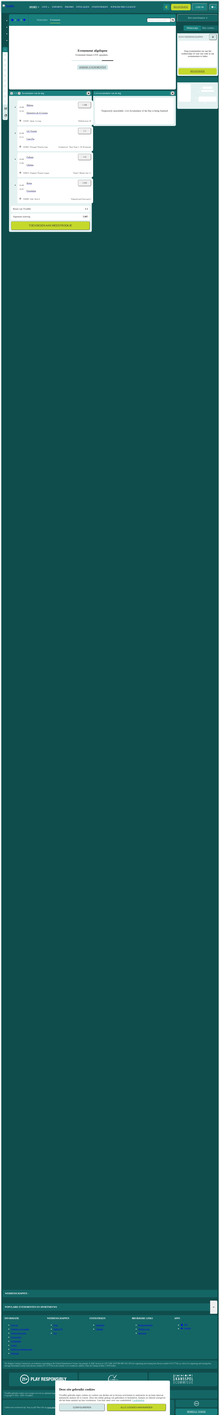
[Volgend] (19, 93)
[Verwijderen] (89, 93)
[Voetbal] (18, 20)
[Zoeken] (173, 20)
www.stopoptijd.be (54, 1407)
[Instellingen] (213, 37)
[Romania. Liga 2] (24, 20)
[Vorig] (11, 93)
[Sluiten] (215, 82)
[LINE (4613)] (12, 20)
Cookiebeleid (138, 1400)
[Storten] (166, 7)
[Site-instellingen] (213, 7)
